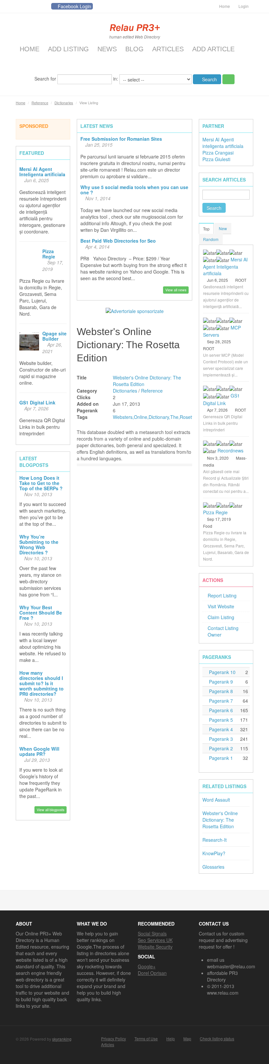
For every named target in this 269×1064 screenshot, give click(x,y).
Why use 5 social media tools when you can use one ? (134, 190)
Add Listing (68, 49)
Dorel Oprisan (152, 973)
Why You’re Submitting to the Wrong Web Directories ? (38, 544)
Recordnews (230, 450)
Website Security (155, 946)
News (107, 49)
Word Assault (216, 799)
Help (170, 1038)
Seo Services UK (155, 940)
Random (210, 239)
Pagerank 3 (220, 739)
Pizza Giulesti (216, 159)
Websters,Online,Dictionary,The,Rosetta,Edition (162, 417)
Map (187, 1038)
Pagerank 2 (220, 748)
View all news (175, 289)
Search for (45, 78)
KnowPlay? (213, 853)
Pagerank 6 (220, 710)
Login (243, 6)
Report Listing (222, 595)
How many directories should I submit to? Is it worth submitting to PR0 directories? (41, 683)
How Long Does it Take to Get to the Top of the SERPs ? (41, 483)
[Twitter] (21, 7)
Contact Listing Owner (223, 631)
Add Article (213, 49)
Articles (168, 49)
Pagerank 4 (220, 729)
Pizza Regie (48, 254)
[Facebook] (32, 7)
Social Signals (152, 933)
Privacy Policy (113, 1038)
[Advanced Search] (228, 79)
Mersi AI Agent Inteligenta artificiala (42, 172)
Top (206, 228)
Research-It (214, 839)
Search (209, 79)
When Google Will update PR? (39, 751)
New (223, 228)
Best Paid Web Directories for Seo (118, 240)
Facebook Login (74, 6)
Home (224, 6)
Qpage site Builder (54, 336)
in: (116, 78)
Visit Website (221, 606)
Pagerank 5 (220, 719)
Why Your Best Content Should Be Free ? (40, 612)
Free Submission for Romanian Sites (121, 138)
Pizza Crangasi (218, 152)
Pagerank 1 (220, 758)
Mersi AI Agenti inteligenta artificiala (222, 142)
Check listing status (217, 1038)
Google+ (146, 966)
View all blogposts (50, 809)
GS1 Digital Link (37, 402)
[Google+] (44, 7)
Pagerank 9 (220, 681)
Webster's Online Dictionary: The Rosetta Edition (220, 820)
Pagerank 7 (220, 700)
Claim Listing (221, 617)
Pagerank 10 (222, 672)
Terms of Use (146, 1038)
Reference (39, 102)
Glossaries (213, 866)
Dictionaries (63, 102)
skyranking (62, 1039)
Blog (134, 49)
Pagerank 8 (220, 691)
